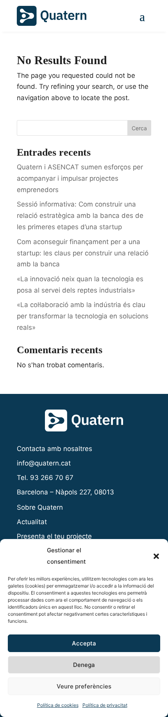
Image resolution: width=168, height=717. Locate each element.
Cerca (139, 128)
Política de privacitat (104, 705)
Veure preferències (84, 686)
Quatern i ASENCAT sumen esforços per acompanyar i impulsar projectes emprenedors (80, 178)
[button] (156, 556)
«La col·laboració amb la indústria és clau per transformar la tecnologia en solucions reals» (82, 316)
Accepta (84, 643)
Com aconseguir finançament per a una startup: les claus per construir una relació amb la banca (82, 253)
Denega (84, 664)
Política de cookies (58, 705)
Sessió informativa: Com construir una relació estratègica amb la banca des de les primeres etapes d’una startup (80, 215)
